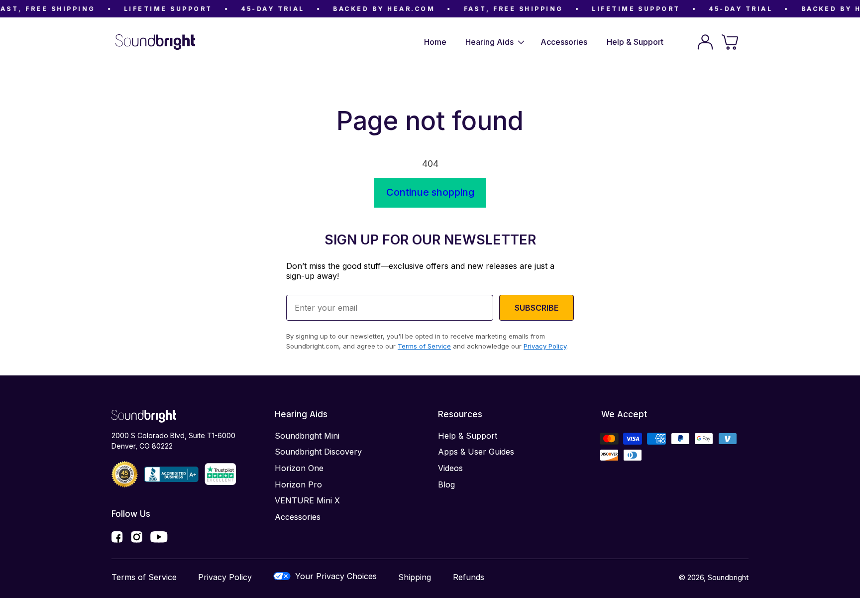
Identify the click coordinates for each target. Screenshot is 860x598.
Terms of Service (144, 577)
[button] (493, 42)
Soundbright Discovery (318, 452)
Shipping (414, 577)
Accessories (298, 517)
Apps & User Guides (476, 452)
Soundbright (728, 577)
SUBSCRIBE (536, 308)
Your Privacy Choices (336, 576)
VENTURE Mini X (307, 500)
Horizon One (299, 468)
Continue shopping (430, 192)
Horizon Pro (298, 484)
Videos (450, 468)
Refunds (468, 577)
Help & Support (467, 436)
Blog (446, 484)
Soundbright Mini (307, 436)
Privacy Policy (225, 577)
